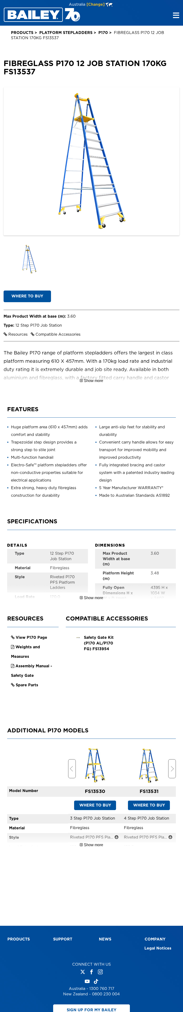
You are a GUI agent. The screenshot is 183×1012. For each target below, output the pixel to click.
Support (62, 939)
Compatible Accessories (57, 334)
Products (22, 33)
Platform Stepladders (65, 33)
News (105, 939)
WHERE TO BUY (27, 296)
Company (155, 939)
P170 (103, 33)
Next (172, 768)
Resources (18, 334)
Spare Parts (27, 685)
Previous (72, 768)
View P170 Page (31, 638)
